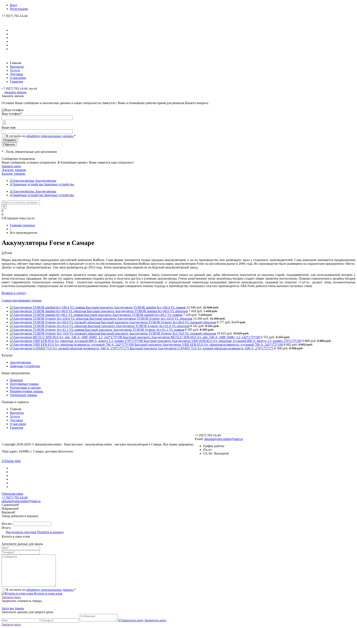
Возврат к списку (14, 293)
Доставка (16, 74)
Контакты (17, 66)
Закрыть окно (11, 166)
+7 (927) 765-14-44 (14, 497)
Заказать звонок (15, 92)
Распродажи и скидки (25, 387)
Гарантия (16, 81)
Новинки (16, 380)
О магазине (18, 78)
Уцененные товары (23, 395)
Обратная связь (12, 493)
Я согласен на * (41, 589)
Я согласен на (41, 136)
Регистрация (19, 9)
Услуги (15, 70)
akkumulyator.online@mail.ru (223, 439)
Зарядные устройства (59, 184)
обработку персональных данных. (50, 136)
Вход (13, 5)
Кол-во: (7, 523)
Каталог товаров (14, 170)
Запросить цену (155, 620)
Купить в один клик (47, 593)
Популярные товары (24, 384)
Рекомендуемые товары (26, 391)
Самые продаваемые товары (22, 300)
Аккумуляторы (45, 180)
